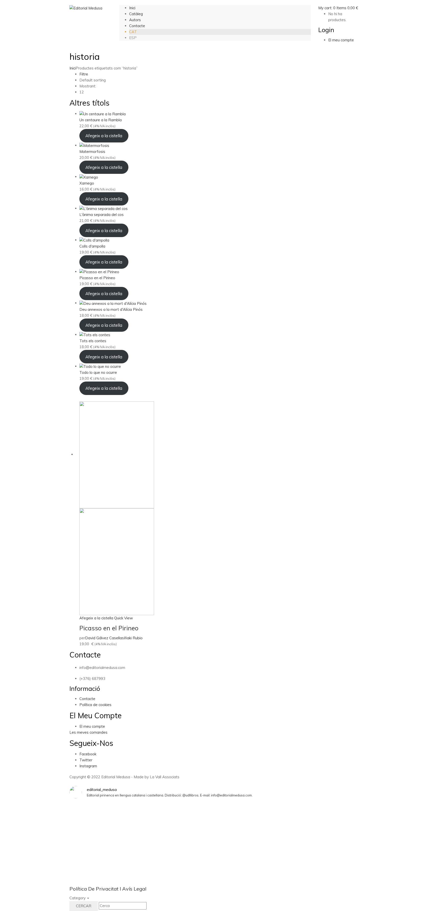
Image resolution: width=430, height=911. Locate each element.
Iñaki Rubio (133, 638)
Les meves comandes (88, 732)
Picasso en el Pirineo (108, 628)
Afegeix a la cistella (103, 135)
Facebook (87, 754)
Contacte (87, 698)
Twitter (85, 760)
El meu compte (92, 726)
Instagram (88, 766)
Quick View (123, 618)
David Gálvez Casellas (104, 638)
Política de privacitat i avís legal (107, 889)
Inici (72, 68)
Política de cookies (95, 704)
